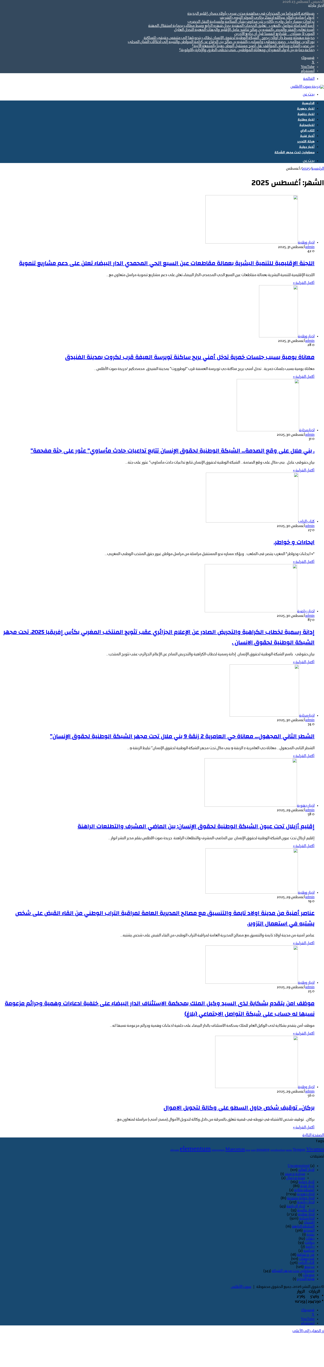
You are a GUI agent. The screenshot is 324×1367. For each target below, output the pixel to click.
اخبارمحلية (307, 125)
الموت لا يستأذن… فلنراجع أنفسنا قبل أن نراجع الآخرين (274, 34)
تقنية (310, 1235)
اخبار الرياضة (296, 1206)
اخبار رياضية (306, 114)
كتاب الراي (307, 130)
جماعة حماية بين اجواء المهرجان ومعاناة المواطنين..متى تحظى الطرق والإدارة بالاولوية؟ (247, 50)
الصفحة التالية (313, 1135)
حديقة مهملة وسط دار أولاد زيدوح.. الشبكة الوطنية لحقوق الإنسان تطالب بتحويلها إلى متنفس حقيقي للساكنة (229, 38)
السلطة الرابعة (303, 1226)
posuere (263, 1150)
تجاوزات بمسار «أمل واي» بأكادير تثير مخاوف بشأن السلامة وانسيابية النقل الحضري (251, 22)
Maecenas (235, 1149)
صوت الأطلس (241, 1287)
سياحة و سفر (295, 1174)
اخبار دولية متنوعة (301, 1198)
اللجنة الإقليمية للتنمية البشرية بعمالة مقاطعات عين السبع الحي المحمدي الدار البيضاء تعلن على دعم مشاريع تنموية (167, 263)
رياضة (310, 1247)
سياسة (309, 1251)
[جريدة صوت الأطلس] (307, 87)
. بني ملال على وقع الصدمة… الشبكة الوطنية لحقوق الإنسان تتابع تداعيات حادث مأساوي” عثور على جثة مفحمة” (173, 451)
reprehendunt (277, 1150)
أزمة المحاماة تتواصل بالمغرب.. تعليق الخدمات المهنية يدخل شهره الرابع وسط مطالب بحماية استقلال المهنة (231, 26)
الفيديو (309, 1231)
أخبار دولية (307, 147)
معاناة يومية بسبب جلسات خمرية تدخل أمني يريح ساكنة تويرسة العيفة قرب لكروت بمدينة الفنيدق (190, 357)
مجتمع (309, 1267)
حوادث (310, 1243)
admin (310, 247)
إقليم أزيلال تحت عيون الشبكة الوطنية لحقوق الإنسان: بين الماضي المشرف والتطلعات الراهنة (196, 826)
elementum (195, 1149)
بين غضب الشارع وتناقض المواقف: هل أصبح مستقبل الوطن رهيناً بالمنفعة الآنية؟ (253, 46)
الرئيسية (308, 103)
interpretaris (218, 1150)
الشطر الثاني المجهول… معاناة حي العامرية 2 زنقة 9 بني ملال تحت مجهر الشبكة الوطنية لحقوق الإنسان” (182, 736)
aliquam (174, 1150)
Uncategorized (299, 1166)
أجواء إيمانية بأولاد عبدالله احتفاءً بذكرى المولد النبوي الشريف (267, 18)
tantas (289, 1150)
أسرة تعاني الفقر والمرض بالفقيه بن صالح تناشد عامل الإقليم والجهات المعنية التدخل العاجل (244, 30)
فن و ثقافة (306, 1255)
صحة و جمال (295, 1178)
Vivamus (315, 1149)
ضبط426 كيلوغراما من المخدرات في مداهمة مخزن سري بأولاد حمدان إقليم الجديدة (251, 14)
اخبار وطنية (306, 119)
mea (248, 1150)
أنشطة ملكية (304, 1190)
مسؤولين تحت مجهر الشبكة (294, 152)
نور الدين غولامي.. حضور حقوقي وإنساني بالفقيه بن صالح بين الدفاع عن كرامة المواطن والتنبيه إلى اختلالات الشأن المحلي (221, 42)
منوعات (309, 1275)
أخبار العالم (306, 1170)
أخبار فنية (307, 136)
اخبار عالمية (306, 1210)
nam (253, 1150)
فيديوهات (307, 1259)
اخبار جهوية (306, 108)
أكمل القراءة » (304, 283)
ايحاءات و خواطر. (294, 542)
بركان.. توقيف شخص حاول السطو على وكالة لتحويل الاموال (239, 1108)
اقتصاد (309, 1222)
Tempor (299, 1150)
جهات (310, 1239)
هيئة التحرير (306, 141)
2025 (306, 169)
